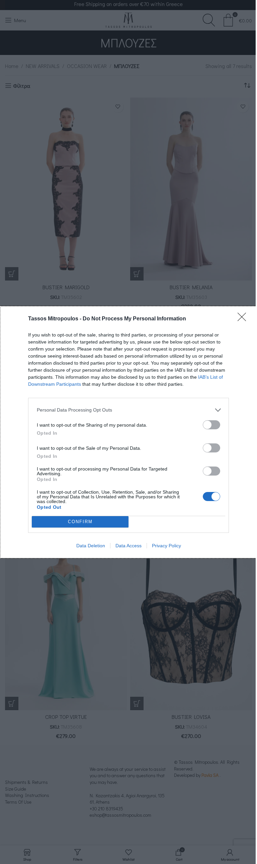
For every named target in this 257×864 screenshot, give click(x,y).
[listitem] (128, 410)
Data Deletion (90, 545)
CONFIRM (80, 521)
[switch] (211, 424)
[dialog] (128, 432)
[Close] (244, 319)
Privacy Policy (166, 545)
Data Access (128, 545)
